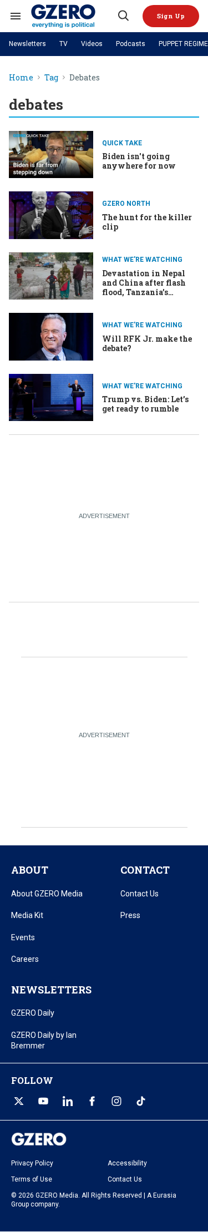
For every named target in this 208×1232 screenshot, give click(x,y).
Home (21, 78)
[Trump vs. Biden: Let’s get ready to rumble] (51, 396)
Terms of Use (31, 1179)
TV (63, 44)
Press (130, 915)
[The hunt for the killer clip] (51, 214)
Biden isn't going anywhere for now (139, 161)
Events (23, 937)
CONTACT (145, 869)
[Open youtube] (43, 1101)
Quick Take (122, 143)
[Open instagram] (116, 1101)
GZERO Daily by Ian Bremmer (44, 1041)
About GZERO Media (47, 893)
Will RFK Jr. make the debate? (147, 343)
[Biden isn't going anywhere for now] (51, 153)
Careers (25, 959)
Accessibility (127, 1163)
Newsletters (27, 44)
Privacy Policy (32, 1163)
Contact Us (139, 893)
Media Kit (27, 915)
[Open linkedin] (67, 1101)
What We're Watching (142, 259)
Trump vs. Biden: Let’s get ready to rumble (145, 404)
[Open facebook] (92, 1101)
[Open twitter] (19, 1101)
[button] (171, 16)
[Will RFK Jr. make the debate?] (51, 335)
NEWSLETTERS (51, 989)
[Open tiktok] (141, 1101)
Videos (92, 44)
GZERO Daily (32, 1012)
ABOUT (29, 869)
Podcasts (130, 44)
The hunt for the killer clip (147, 222)
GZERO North (126, 203)
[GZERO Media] (73, 16)
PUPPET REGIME (183, 44)
